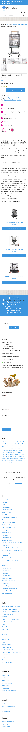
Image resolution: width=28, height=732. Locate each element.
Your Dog (11, 462)
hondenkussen (5, 448)
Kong (13, 452)
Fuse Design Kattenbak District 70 (11, 606)
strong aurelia (17, 100)
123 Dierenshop (18, 483)
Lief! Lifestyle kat (7, 622)
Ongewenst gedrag (7, 578)
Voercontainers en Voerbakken (10, 560)
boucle (22, 441)
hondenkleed (20, 446)
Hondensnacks (6, 507)
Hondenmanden (6, 502)
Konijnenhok (18, 452)
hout (3, 452)
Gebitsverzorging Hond (8, 527)
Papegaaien (14, 24)
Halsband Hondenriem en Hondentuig (12, 543)
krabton (9, 454)
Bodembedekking (7, 683)
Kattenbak (7, 452)
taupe (7, 462)
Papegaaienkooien (22, 24)
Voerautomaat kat (7, 662)
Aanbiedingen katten (7, 614)
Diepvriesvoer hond (7, 509)
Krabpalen (5, 616)
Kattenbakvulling (6, 644)
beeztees (14, 441)
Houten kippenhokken (8, 721)
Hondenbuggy (6, 586)
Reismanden (5, 657)
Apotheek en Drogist (7, 525)
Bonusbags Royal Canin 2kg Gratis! (11, 619)
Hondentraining (6, 568)
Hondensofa (20, 448)
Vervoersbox (5, 570)
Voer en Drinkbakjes (7, 649)
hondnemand (20, 450)
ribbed (5, 460)
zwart (15, 462)
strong (4, 462)
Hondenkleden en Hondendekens (11, 548)
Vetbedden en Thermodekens (10, 591)
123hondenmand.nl (7, 1)
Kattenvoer (5, 629)
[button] (24, 33)
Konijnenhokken (6, 675)
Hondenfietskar (6, 583)
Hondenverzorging (7, 575)
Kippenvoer (5, 724)
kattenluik (5, 634)
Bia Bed (19, 441)
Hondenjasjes (5, 545)
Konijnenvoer (5, 685)
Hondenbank (13, 446)
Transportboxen (6, 512)
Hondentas (5, 565)
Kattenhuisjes (6, 639)
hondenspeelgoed (6, 450)
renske (23, 458)
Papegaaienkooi (8, 100)
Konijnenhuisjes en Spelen (9, 690)
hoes (6, 446)
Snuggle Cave (5, 504)
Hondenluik (5, 573)
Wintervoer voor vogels (8, 706)
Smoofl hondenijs (7, 515)
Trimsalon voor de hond (8, 581)
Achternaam (5, 407)
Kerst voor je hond (7, 593)
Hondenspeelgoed (7, 553)
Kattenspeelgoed (6, 647)
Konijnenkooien (6, 678)
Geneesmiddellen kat (7, 660)
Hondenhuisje (5, 535)
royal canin (10, 460)
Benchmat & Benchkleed (8, 522)
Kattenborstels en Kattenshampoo (11, 652)
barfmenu (9, 441)
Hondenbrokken (6, 532)
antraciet (4, 441)
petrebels (15, 458)
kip (11, 452)
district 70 (16, 444)
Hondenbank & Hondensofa (9, 517)
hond (8, 446)
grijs (3, 446)
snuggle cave (20, 460)
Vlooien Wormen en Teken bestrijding (12, 550)
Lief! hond (5, 555)
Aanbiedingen (5, 499)
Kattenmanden (6, 637)
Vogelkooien (21, 98)
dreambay (21, 444)
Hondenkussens (6, 537)
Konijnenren (5, 680)
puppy (20, 458)
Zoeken (23, 15)
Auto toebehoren (6, 520)
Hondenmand (13, 448)
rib (3, 460)
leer (12, 454)
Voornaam (4, 401)
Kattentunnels (6, 655)
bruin (3, 444)
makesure (15, 454)
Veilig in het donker (7, 540)
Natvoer (4, 563)
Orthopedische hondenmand (9, 456)
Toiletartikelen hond (7, 558)
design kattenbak (9, 444)
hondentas (14, 450)
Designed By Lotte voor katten (10, 611)
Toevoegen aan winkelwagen (16, 90)
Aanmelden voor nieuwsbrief (14, 320)
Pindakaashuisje (6, 704)
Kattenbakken (6, 642)
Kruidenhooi (5, 688)
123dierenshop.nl (7, 3)
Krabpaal (4, 454)
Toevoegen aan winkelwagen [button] (14, 228)
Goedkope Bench (6, 530)
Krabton (4, 624)
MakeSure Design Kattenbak (9, 609)
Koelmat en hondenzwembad (10, 588)
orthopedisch (22, 454)
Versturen (6, 429)
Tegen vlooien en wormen (9, 627)
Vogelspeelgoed (6, 711)
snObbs (15, 460)
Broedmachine (6, 726)
